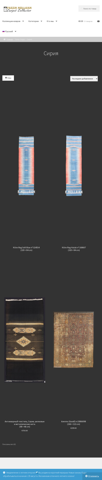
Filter (9, 78)
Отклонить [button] (93, 476)
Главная (10, 39)
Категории (33, 21)
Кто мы (50, 21)
